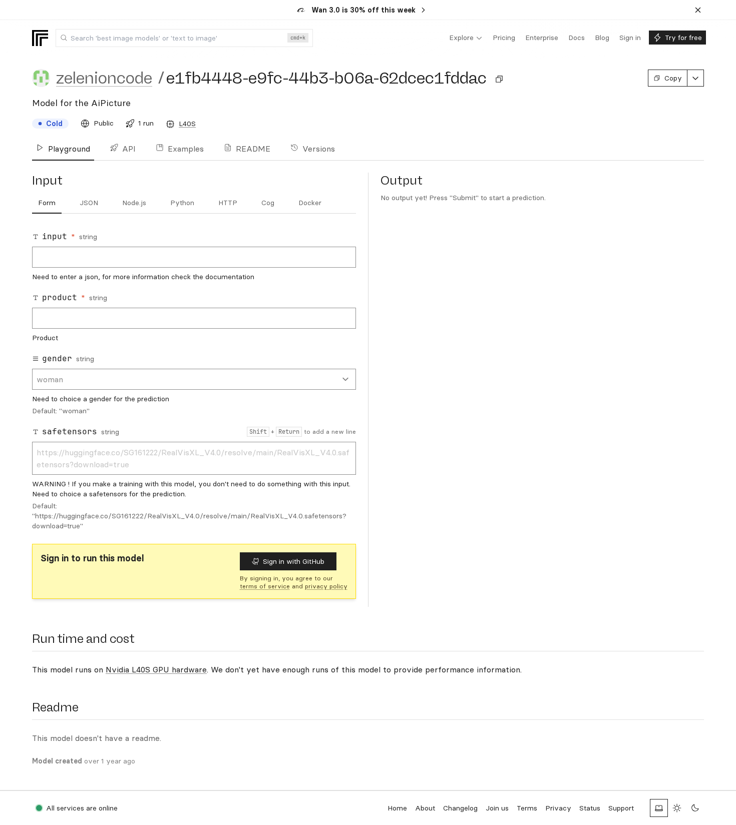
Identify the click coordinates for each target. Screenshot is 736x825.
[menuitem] (466, 38)
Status (589, 807)
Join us (497, 807)
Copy (673, 78)
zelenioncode (104, 78)
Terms (527, 807)
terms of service (265, 586)
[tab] (47, 203)
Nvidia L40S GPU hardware (156, 669)
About (425, 807)
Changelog (460, 807)
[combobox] (184, 38)
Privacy (558, 807)
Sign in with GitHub (293, 561)
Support (621, 807)
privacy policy (326, 586)
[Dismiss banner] (698, 10)
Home (397, 807)
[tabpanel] (194, 381)
